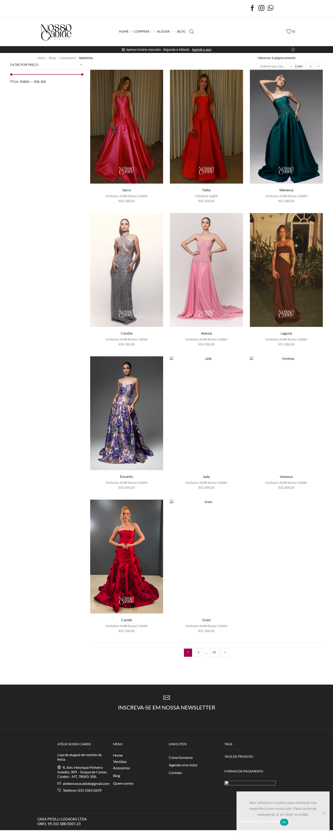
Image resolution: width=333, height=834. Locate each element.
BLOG (181, 31)
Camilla (127, 333)
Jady (206, 476)
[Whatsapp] (270, 8)
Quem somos (123, 783)
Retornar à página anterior (277, 58)
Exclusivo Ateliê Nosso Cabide (126, 196)
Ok (284, 822)
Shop (52, 58)
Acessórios (121, 768)
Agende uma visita (183, 765)
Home (118, 755)
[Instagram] (261, 8)
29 (214, 652)
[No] (324, 812)
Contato (175, 772)
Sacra (126, 190)
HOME (124, 31)
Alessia (206, 333)
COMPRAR (141, 31)
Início (41, 58)
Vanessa (286, 476)
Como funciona (181, 757)
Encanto (126, 476)
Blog (116, 775)
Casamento (68, 58)
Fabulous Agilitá (206, 196)
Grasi (206, 620)
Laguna (286, 333)
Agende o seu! (202, 49)
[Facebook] (252, 8)
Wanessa (286, 190)
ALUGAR (163, 31)
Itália (206, 190)
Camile (126, 620)
